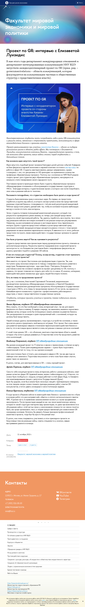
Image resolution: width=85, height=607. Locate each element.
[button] (38, 522)
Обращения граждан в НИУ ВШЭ (18, 549)
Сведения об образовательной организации (22, 563)
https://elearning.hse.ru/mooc (17, 591)
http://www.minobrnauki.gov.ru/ (17, 583)
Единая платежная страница (16, 570)
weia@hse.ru (10, 511)
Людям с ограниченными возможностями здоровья (24, 566)
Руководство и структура (16, 532)
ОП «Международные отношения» (52, 341)
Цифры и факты (12, 529)
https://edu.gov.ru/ (13, 587)
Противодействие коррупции (17, 556)
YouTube (64, 495)
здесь (43, 600)
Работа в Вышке (12, 573)
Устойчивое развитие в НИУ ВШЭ (18, 535)
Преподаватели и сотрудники (17, 539)
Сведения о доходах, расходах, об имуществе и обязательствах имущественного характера (38, 559)
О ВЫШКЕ (11, 525)
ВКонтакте (65, 492)
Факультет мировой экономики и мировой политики (37, 454)
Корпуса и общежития (14, 542)
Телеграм (64, 498)
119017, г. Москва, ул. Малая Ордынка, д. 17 (23, 495)
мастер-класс (70, 167)
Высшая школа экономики (18, 3)
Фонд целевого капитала (15, 553)
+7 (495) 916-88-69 (13, 503)
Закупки (10, 546)
